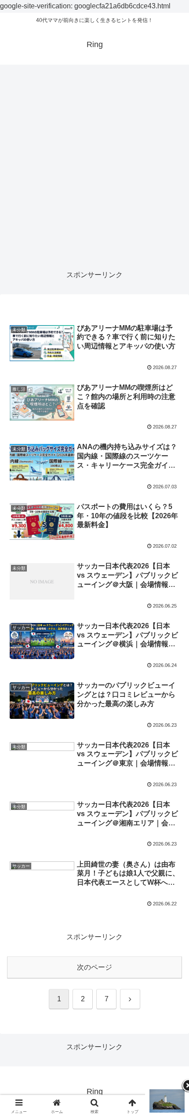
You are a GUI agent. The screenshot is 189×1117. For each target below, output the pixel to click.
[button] (170, 1057)
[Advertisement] (94, 167)
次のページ (94, 967)
